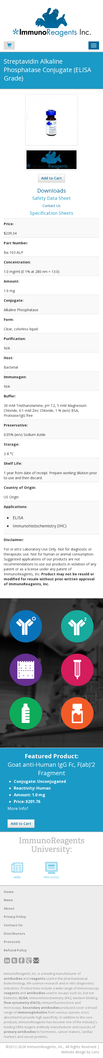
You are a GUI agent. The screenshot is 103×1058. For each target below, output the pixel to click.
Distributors (14, 933)
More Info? (18, 808)
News (8, 900)
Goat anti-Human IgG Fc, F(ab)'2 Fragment (51, 768)
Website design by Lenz (80, 1052)
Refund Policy (15, 950)
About (9, 908)
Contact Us (51, 205)
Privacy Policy (15, 916)
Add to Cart (51, 178)
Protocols (12, 941)
